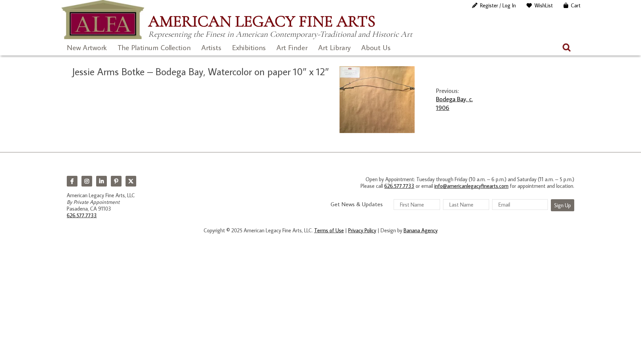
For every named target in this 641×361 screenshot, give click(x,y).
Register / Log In (498, 5)
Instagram (86, 181)
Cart (576, 5)
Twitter (131, 181)
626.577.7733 (82, 215)
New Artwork (87, 47)
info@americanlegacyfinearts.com (471, 186)
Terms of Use (329, 230)
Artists (211, 47)
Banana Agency (421, 230)
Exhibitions (249, 47)
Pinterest (116, 181)
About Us (376, 47)
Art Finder (291, 47)
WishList (544, 5)
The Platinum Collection (154, 47)
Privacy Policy (362, 230)
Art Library (334, 47)
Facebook (72, 181)
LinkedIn (101, 181)
